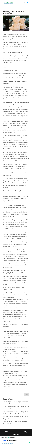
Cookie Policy (12, 437)
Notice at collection (7, 443)
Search (26, 394)
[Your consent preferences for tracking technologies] (29, 442)
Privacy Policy (4, 437)
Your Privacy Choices (12, 440)
